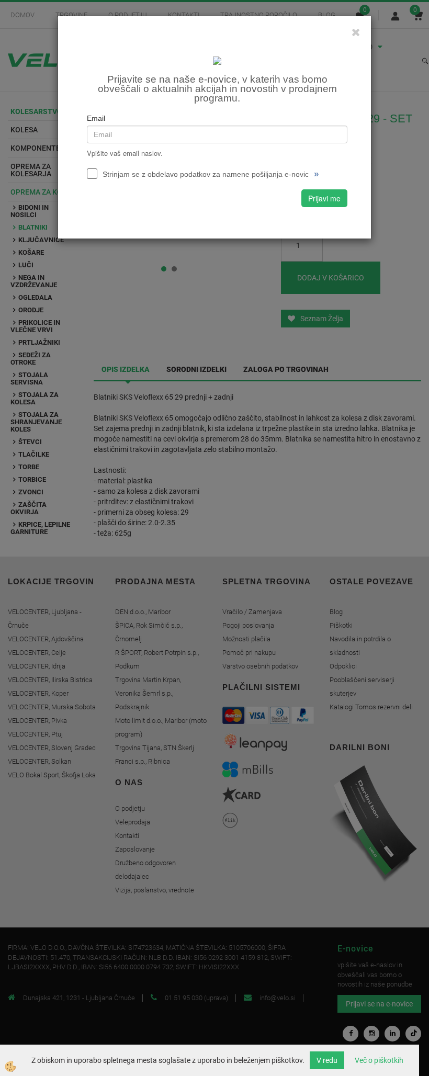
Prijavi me (324, 198)
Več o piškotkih (379, 1060)
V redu (327, 1060)
